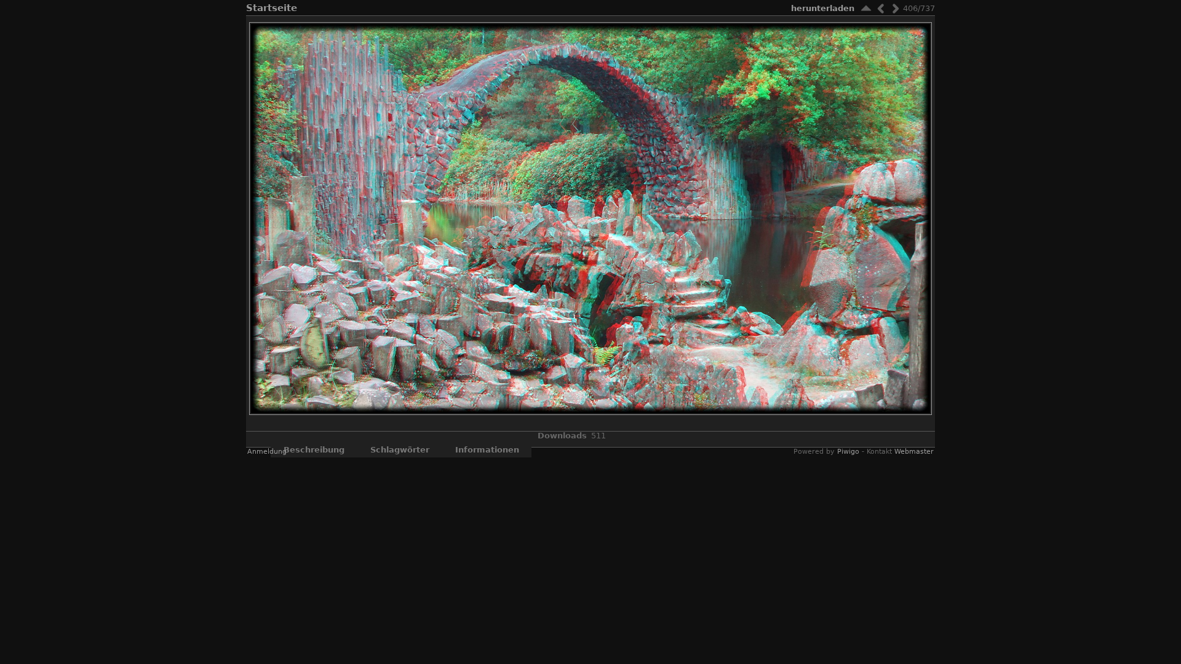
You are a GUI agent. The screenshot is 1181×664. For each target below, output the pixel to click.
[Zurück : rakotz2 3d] (880, 8)
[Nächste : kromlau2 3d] (895, 8)
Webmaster (914, 452)
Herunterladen (822, 8)
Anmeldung (267, 452)
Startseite (271, 8)
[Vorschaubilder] (866, 8)
